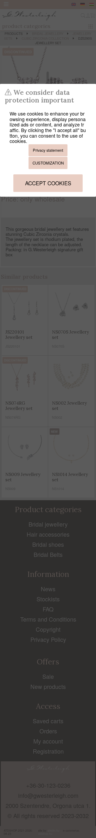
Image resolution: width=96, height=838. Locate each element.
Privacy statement (48, 150)
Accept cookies (48, 183)
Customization (48, 163)
